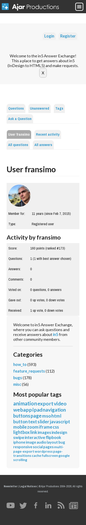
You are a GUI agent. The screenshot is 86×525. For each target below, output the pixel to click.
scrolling (20, 460)
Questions (16, 108)
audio (41, 442)
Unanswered (39, 108)
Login (49, 36)
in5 (55, 334)
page (36, 416)
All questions (18, 144)
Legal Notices (28, 486)
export (45, 403)
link (33, 432)
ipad (37, 410)
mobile (20, 426)
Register (68, 36)
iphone (19, 442)
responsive (22, 446)
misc (17, 384)
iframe (45, 426)
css (56, 426)
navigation (54, 410)
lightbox (21, 432)
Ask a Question (20, 118)
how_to (20, 364)
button (20, 421)
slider (43, 421)
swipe (18, 437)
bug (61, 442)
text (32, 421)
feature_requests (29, 371)
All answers (43, 144)
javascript (60, 421)
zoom (32, 426)
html (56, 415)
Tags (59, 108)
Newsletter (10, 486)
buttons (21, 416)
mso (46, 415)
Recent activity (48, 134)
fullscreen (50, 455)
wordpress (44, 451)
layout (52, 442)
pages (48, 446)
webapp (22, 410)
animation (25, 403)
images (44, 432)
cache (36, 455)
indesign (59, 432)
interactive (35, 437)
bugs (17, 377)
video (60, 403)
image (31, 442)
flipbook (53, 437)
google (64, 455)
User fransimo (19, 134)
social (38, 446)
